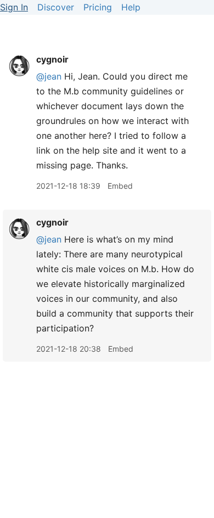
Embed (120, 185)
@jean (48, 76)
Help (130, 7)
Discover (55, 7)
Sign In (14, 7)
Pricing (97, 7)
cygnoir (52, 59)
